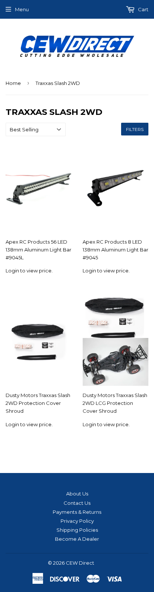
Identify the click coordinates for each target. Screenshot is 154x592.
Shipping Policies (77, 530)
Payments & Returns (77, 512)
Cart (142, 9)
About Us (77, 494)
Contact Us (77, 503)
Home (13, 83)
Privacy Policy (77, 521)
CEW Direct (80, 563)
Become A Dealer (77, 539)
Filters (135, 129)
